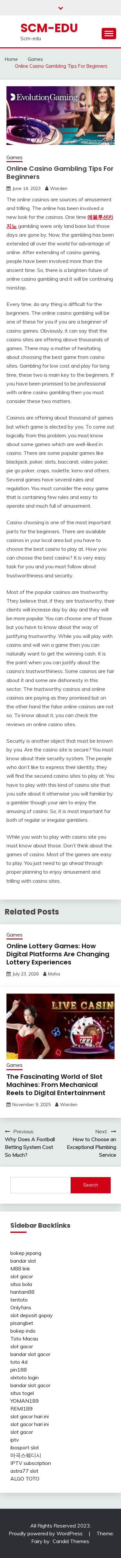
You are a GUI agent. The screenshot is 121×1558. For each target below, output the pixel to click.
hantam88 (22, 1292)
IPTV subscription (30, 1463)
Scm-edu (49, 27)
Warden (58, 188)
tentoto (19, 1299)
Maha (54, 974)
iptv (14, 1439)
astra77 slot (24, 1471)
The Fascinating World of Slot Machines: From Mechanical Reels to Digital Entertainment (56, 1084)
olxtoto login (24, 1377)
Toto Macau (24, 1338)
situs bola (21, 1284)
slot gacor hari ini (29, 1416)
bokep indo (22, 1331)
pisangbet (21, 1323)
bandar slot (23, 1260)
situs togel (22, 1393)
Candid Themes (71, 1541)
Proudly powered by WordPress (46, 1533)
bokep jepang (25, 1253)
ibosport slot (24, 1447)
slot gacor (21, 1276)
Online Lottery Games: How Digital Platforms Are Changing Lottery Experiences (57, 954)
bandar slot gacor (30, 1354)
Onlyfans (20, 1307)
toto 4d (18, 1362)
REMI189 (21, 1408)
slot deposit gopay (31, 1315)
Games (14, 157)
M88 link (20, 1268)
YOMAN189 (24, 1401)
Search (90, 1185)
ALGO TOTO (24, 1478)
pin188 (18, 1369)
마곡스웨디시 (25, 1455)
